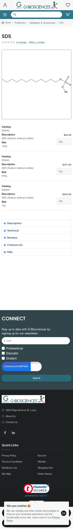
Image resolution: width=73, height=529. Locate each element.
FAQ (9, 251)
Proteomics (20, 22)
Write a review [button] (36, 42)
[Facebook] (5, 432)
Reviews (12, 237)
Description (14, 223)
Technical (13, 230)
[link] (36, 490)
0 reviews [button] (21, 42)
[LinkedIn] (13, 432)
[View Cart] (68, 14)
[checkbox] (36, 353)
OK (64, 513)
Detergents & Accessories (42, 22)
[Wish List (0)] (68, 5)
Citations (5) (14, 244)
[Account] (5, 5)
